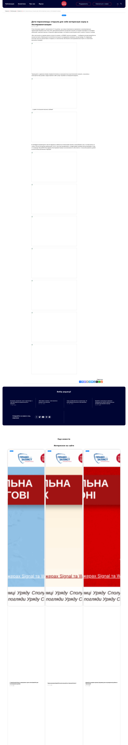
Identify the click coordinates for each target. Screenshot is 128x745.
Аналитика (22, 4)
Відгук (41, 4)
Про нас (32, 4)
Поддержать (83, 4)
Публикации (9, 4)
